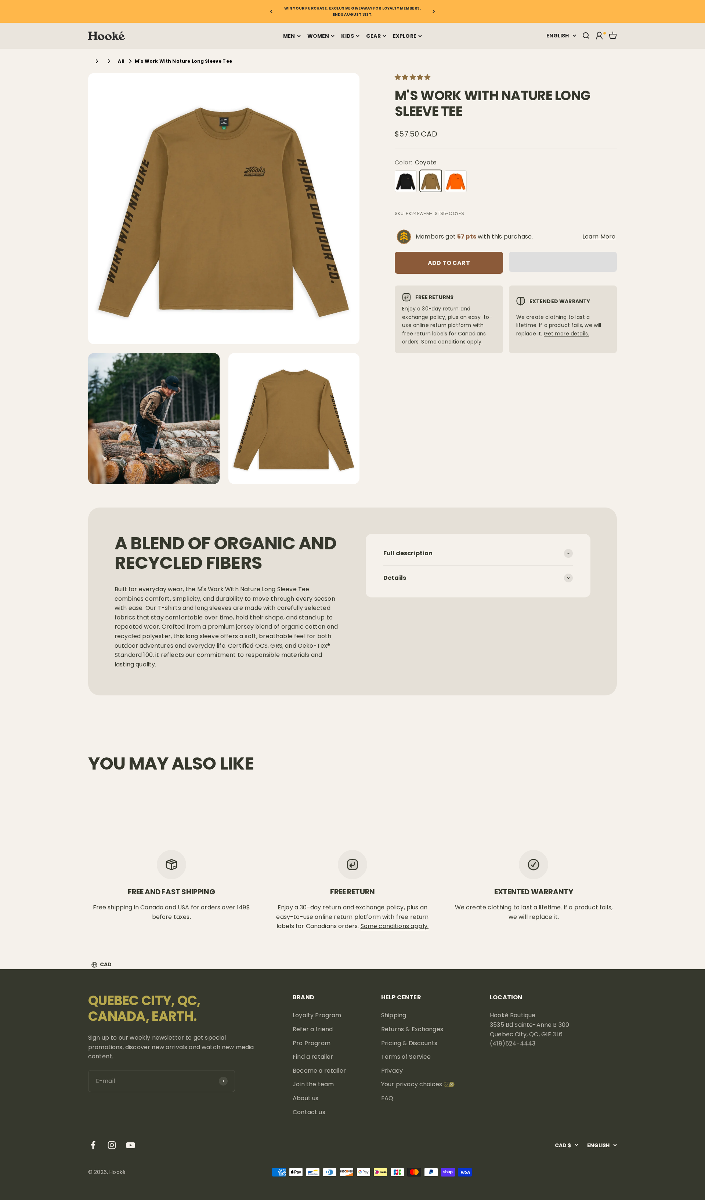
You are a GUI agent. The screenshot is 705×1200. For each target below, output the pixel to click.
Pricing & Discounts (409, 1043)
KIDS (347, 36)
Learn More (599, 236)
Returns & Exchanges (412, 1029)
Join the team (313, 1084)
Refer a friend (313, 1029)
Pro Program (311, 1043)
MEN (289, 36)
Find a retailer (313, 1056)
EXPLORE (404, 36)
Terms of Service (406, 1056)
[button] (413, 77)
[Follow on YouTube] (130, 1145)
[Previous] (271, 11)
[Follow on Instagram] (112, 1145)
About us (305, 1098)
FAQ (387, 1098)
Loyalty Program (317, 1015)
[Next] (434, 11)
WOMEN (318, 36)
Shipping (393, 1015)
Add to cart (449, 262)
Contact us (309, 1112)
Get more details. (566, 333)
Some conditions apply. (451, 341)
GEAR (373, 36)
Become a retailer (319, 1070)
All (121, 61)
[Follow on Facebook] (93, 1145)
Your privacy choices (411, 1084)
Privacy (392, 1070)
